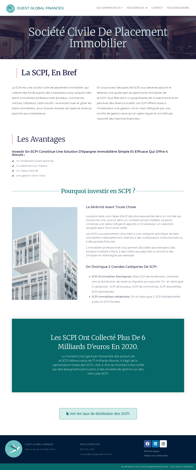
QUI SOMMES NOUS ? (109, 7)
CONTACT (157, 7)
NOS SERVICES (135, 7)
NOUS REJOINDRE (178, 7)
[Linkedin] (155, 443)
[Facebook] (147, 443)
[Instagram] (163, 443)
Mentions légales (151, 451)
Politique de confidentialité (156, 455)
